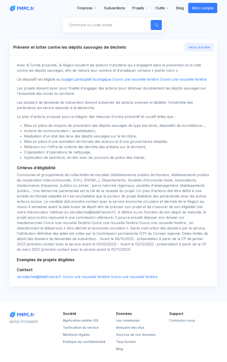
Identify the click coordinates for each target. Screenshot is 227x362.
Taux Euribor (126, 342)
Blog (180, 8)
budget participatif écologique (135, 79)
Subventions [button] (114, 8)
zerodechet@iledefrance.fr (87, 276)
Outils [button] (160, 8)
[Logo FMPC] (23, 315)
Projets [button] (138, 8)
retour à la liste (199, 47)
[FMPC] (23, 8)
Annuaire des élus (130, 327)
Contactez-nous (182, 320)
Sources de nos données (136, 334)
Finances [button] (84, 8)
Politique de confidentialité (84, 342)
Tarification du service (81, 327)
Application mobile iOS (80, 320)
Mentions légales (76, 334)
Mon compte (202, 8)
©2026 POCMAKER (24, 322)
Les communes (128, 320)
